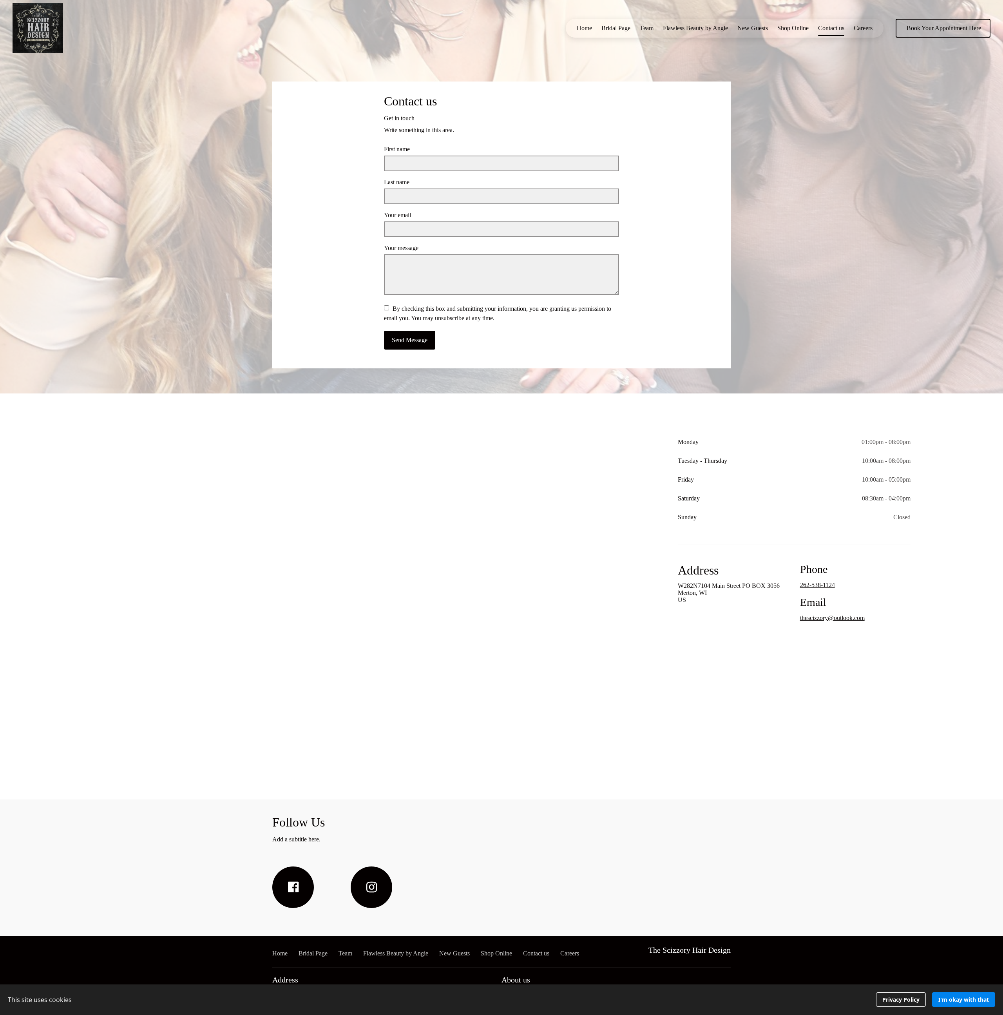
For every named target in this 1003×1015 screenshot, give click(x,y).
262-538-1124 (817, 585)
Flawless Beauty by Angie (695, 28)
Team (647, 28)
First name (397, 149)
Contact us (831, 28)
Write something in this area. (419, 130)
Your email (397, 215)
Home (584, 28)
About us (516, 979)
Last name (396, 182)
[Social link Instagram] (371, 887)
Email (813, 602)
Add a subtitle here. (296, 839)
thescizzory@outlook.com (832, 617)
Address (698, 570)
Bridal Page (615, 28)
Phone (813, 569)
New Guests (752, 28)
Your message (401, 248)
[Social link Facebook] (293, 887)
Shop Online (793, 28)
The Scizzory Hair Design (689, 950)
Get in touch (399, 118)
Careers (863, 28)
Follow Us (298, 822)
